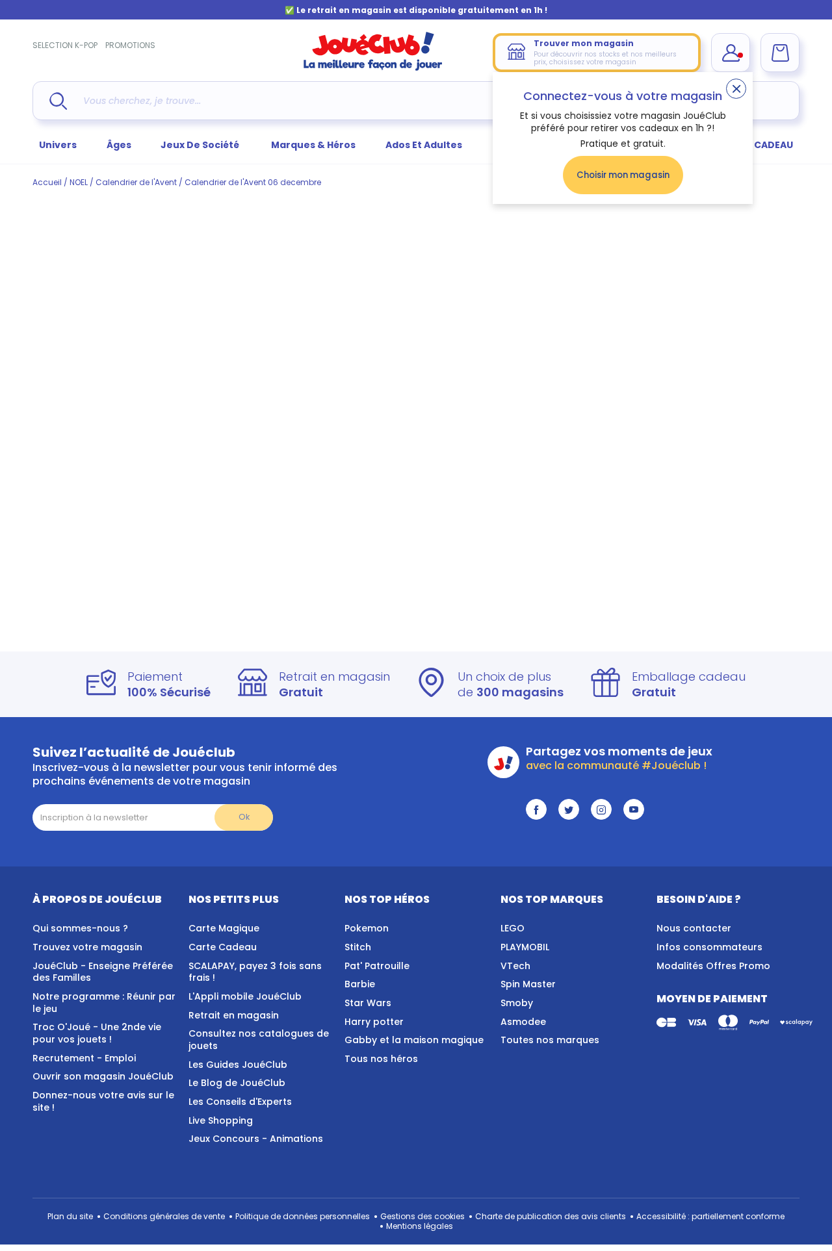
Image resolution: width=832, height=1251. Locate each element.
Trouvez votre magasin (87, 947)
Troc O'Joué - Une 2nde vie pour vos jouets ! (96, 1033)
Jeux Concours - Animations (255, 1138)
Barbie (359, 984)
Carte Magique (223, 928)
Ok (244, 816)
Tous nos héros (381, 1058)
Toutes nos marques (549, 1039)
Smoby (516, 1002)
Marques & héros (313, 144)
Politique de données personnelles (302, 1216)
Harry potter (374, 1021)
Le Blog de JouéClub (236, 1082)
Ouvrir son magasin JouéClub (103, 1076)
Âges (119, 144)
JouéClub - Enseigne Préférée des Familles (102, 972)
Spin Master (528, 984)
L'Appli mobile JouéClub (245, 996)
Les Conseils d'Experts (240, 1101)
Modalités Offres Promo (713, 965)
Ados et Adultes (423, 144)
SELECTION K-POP (65, 45)
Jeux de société (201, 144)
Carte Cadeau (222, 947)
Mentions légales (419, 1226)
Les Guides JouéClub (237, 1064)
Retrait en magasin (233, 1015)
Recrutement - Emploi (84, 1058)
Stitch (357, 947)
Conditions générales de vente (164, 1216)
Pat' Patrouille (377, 965)
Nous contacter (693, 928)
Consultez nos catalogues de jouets (258, 1039)
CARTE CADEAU (757, 144)
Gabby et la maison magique (414, 1039)
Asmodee (523, 1021)
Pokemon (366, 928)
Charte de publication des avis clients (550, 1216)
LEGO (512, 928)
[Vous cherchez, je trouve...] (58, 101)
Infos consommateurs (709, 947)
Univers (58, 144)
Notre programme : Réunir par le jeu (104, 1002)
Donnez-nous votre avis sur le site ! (103, 1101)
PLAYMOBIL (524, 947)
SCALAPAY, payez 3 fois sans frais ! (255, 972)
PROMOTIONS (130, 45)
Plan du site (70, 1216)
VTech (515, 965)
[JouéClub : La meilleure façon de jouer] (373, 67)
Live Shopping (220, 1120)
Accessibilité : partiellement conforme (710, 1216)
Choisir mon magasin (623, 175)
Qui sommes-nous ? (80, 928)
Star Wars (367, 1002)
